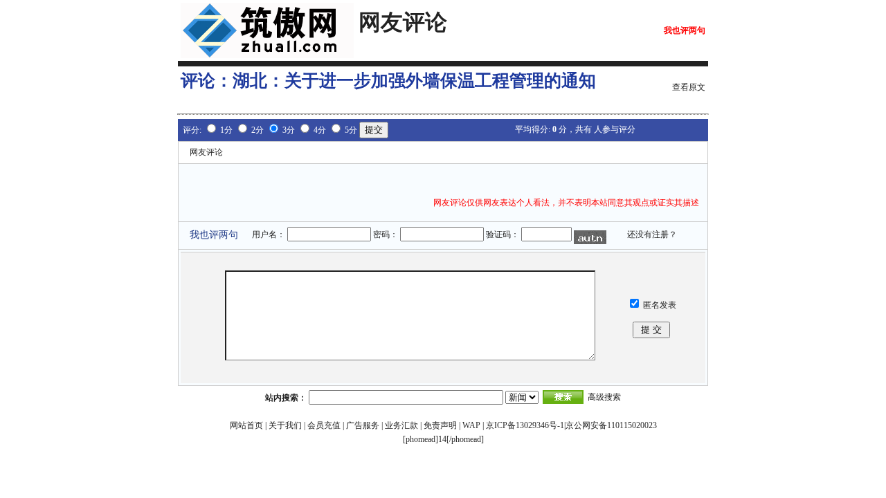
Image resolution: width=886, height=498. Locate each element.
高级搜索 (604, 397)
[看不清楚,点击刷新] (590, 237)
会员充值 (324, 425)
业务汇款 (401, 425)
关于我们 (285, 425)
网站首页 (246, 425)
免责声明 (440, 425)
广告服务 (362, 425)
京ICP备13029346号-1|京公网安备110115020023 (571, 425)
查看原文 (688, 87)
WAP (471, 425)
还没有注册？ (652, 234)
